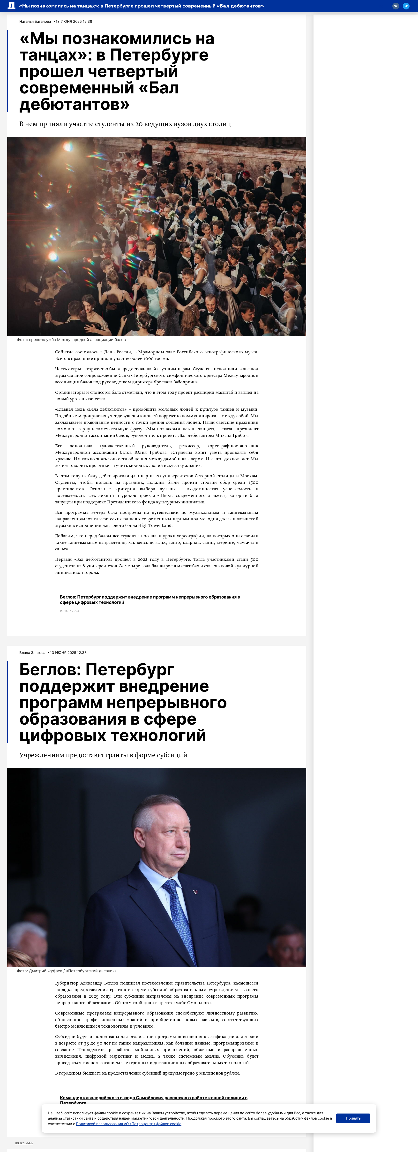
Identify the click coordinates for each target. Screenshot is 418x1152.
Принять (353, 1118)
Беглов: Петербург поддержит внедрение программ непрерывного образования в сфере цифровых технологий (150, 599)
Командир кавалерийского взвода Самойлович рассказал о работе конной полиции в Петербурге (153, 1100)
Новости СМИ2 (24, 1142)
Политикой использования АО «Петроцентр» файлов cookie (128, 1124)
